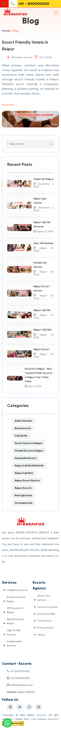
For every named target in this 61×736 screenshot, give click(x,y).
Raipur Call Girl (42, 310)
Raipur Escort (42, 349)
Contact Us (44, 620)
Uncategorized (23, 502)
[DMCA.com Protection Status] (13, 723)
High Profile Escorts (14, 632)
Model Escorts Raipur (15, 621)
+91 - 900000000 (33, 3)
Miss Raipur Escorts (21, 57)
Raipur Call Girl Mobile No (29, 465)
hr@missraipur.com (21, 685)
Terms (41, 634)
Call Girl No (21, 435)
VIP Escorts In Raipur (15, 610)
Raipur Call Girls (43, 329)
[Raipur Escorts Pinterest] (38, 707)
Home (6, 31)
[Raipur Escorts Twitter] (19, 707)
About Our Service (43, 598)
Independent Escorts (14, 643)
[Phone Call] (13, 3)
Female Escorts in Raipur (29, 450)
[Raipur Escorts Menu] (56, 12)
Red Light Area (23, 495)
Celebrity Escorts (17, 590)
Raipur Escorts (23, 487)
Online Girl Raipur (44, 179)
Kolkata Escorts (47, 719)
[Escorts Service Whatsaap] (6, 3)
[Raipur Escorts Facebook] (10, 707)
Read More (8, 104)
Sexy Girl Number (44, 243)
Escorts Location (47, 607)
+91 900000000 (19, 671)
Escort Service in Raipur (28, 443)
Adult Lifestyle (23, 420)
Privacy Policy (45, 627)
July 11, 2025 (45, 57)
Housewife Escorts (25, 458)
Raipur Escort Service (27, 480)
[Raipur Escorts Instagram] (29, 707)
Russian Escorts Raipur (16, 599)
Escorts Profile (46, 614)
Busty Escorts (23, 428)
